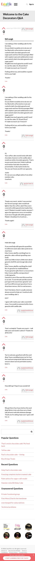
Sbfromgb (29, 29)
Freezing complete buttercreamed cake (16, 474)
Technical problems (8, 507)
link (6, 81)
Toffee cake (5, 450)
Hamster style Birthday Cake (12, 483)
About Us (4, 550)
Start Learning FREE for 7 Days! (16, 558)
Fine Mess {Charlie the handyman (14, 498)
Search (31, 431)
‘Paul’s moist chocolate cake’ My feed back (15, 444)
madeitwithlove (27, 310)
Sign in (31, 4)
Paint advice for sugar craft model (14, 478)
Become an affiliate (14, 550)
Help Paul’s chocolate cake (11, 470)
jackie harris (28, 183)
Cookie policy (23, 552)
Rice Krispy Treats (8, 459)
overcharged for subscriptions (12, 503)
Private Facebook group (10, 494)
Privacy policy (13, 552)
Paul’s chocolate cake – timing (12, 454)
